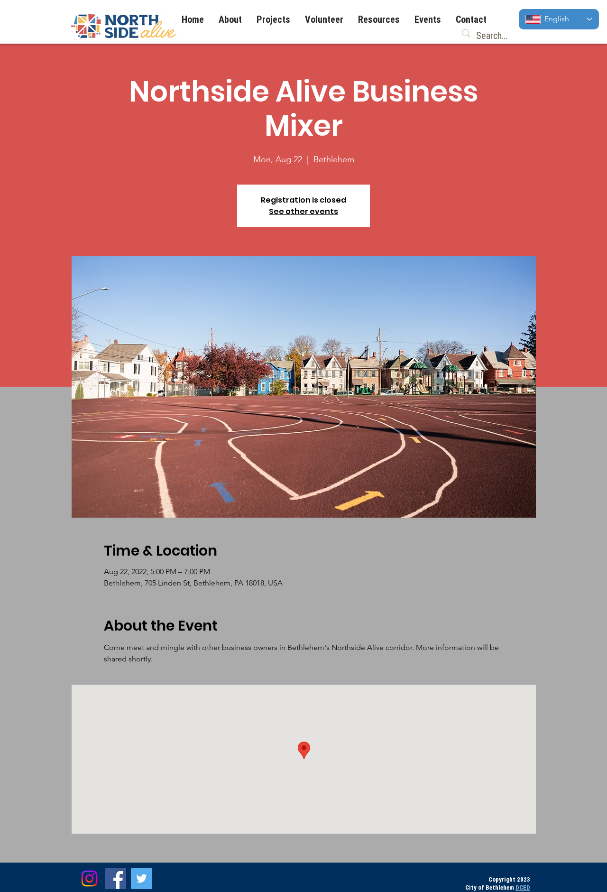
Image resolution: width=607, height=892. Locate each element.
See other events (303, 211)
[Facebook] (115, 878)
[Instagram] (89, 878)
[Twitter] (141, 878)
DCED (522, 887)
